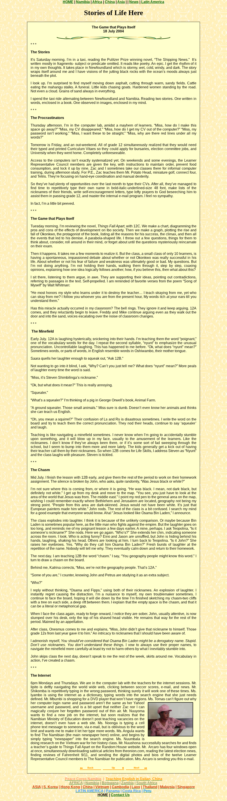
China (110, 2)
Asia (121, 2)
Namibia (83, 2)
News (134, 2)
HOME (68, 2)
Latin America (152, 2)
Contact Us (120, 795)
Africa (97, 2)
